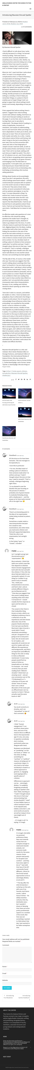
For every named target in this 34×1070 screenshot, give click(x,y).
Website (5, 980)
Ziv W (15, 704)
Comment (5, 945)
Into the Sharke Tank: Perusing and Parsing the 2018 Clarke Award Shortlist (8, 403)
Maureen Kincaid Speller (19, 373)
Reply (23, 455)
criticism (24, 371)
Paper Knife (6, 367)
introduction (6, 373)
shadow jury (6, 375)
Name (4, 966)
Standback (12, 455)
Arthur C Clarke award (13, 371)
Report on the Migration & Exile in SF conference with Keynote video (15, 1048)
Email (4, 973)
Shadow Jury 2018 (17, 24)
